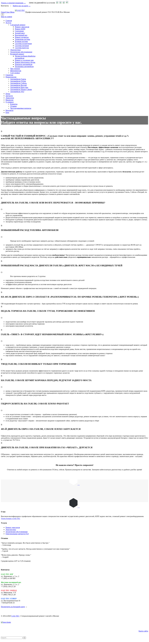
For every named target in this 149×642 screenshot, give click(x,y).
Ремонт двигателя (13, 527)
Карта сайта (143, 631)
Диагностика (11, 530)
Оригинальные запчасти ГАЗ (17, 534)
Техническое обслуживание (17, 532)
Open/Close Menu (7, 12)
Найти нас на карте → (21, 6)
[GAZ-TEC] (20, 12)
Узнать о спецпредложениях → (13, 3)
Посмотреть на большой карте (13, 607)
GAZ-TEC (15, 616)
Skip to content (6, 17)
